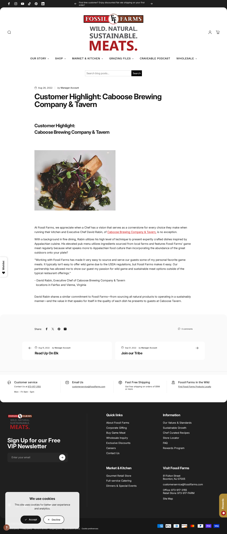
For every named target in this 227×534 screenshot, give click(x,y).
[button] (6, 527)
